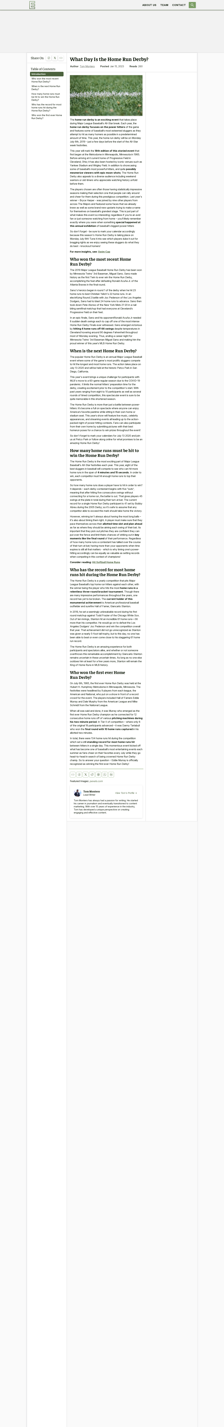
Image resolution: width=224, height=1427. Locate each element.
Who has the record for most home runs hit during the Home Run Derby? (46, 107)
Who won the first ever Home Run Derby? (47, 117)
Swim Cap (104, 251)
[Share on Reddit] (92, 774)
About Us (149, 5)
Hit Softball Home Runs (106, 562)
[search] (192, 5)
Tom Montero (87, 66)
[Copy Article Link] (61, 58)
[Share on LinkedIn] (111, 774)
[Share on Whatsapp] (105, 774)
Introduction (39, 74)
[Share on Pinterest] (98, 774)
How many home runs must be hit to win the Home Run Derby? (46, 97)
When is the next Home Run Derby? (46, 88)
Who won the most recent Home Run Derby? (45, 80)
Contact (179, 5)
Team (164, 5)
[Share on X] (54, 58)
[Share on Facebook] (48, 58)
